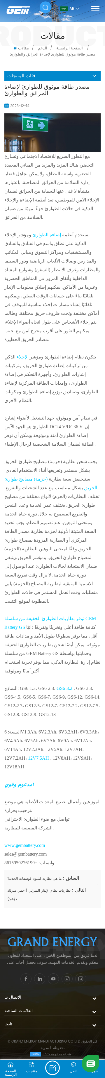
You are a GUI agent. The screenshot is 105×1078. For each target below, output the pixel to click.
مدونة (45, 1048)
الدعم (42, 48)
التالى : (78, 890)
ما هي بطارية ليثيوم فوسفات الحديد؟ (34, 878)
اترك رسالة (52, 1068)
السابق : (70, 878)
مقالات (23, 48)
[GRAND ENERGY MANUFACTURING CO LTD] (21, 10)
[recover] (90, 1063)
